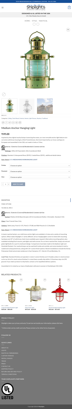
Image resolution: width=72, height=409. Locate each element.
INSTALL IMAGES (6, 358)
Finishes (3, 165)
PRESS (3, 363)
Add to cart (18, 184)
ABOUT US (4, 348)
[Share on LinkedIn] (20, 122)
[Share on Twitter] (9, 122)
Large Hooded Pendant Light (9, 307)
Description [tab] (5, 200)
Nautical (43, 21)
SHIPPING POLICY (7, 369)
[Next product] (34, 24)
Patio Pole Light (29, 307)
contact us (34, 328)
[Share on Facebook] (6, 122)
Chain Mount (15, 118)
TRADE (3, 361)
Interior (26, 118)
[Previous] (5, 62)
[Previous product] (37, 24)
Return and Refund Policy (11, 371)
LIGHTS (3, 350)
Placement (4, 171)
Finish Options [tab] (6, 204)
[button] (2, 7)
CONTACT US (5, 366)
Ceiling (10, 118)
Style (34, 21)
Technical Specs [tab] (6, 208)
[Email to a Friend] (13, 122)
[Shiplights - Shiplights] (36, 8)
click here (59, 323)
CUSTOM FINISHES (7, 355)
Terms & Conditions (8, 374)
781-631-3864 (52, 1)
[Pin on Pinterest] (16, 122)
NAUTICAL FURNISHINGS (9, 353)
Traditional (45, 118)
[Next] (67, 62)
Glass (2, 177)
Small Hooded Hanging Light (57, 307)
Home (27, 21)
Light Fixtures (32, 118)
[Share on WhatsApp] (3, 122)
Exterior (22, 118)
